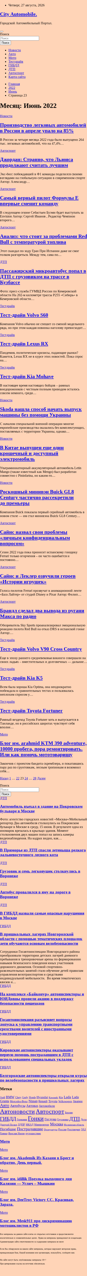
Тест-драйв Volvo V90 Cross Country (41, 649)
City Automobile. (18, 14)
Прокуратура (50, 1129)
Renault (43, 1101)
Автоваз (32, 1106)
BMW (10, 1097)
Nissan (33, 1101)
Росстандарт (73, 1129)
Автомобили (47, 1106)
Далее (41, 778)
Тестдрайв (15, 61)
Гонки (36, 1118)
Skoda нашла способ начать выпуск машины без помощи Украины (41, 412)
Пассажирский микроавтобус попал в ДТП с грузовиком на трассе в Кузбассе (43, 276)
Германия (22, 1119)
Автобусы (17, 1106)
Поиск (4, 34)
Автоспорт (16, 73)
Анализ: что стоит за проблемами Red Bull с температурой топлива (43, 239)
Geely (25, 1097)
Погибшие (8, 1129)
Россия (62, 1129)
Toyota (52, 1101)
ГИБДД (13, 65)
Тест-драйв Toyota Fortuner (31, 710)
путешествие (33, 1133)
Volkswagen (65, 1101)
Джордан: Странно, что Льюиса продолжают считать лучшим (36, 162)
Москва (56, 1124)
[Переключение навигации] (1, 31)
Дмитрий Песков (8, 1125)
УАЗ (83, 1129)
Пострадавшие (30, 1129)
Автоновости (17, 1111)
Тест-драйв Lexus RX (24, 343)
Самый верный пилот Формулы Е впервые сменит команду (39, 200)
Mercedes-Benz (19, 1101)
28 (34, 778)
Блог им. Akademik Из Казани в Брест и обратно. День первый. (37, 1160)
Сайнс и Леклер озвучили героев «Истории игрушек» (38, 578)
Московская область (74, 1125)
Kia (61, 1097)
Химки (3, 1133)
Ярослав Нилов (16, 1133)
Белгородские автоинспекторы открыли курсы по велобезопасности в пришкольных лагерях (43, 1077)
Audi (2, 1097)
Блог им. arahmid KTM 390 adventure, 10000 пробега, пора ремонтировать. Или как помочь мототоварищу (43, 748)
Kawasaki (53, 1097)
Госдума (50, 1119)
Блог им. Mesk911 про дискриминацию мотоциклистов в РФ (36, 1223)
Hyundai (42, 1097)
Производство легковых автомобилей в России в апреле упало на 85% (43, 127)
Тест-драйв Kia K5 (21, 678)
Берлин (69, 1112)
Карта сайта (17, 77)
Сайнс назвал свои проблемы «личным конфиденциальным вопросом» (35, 537)
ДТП (11, 69)
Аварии (78, 1101)
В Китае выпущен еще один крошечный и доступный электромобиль (32, 453)
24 (26, 778)
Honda (32, 1097)
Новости (14, 50)
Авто (12, 54)
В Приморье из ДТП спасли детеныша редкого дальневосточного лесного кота (43, 852)
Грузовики (62, 1119)
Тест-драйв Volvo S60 (24, 315)
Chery (18, 1097)
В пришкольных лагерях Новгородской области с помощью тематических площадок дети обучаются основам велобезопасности (41, 939)
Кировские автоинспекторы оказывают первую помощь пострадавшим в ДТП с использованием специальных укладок (36, 1055)
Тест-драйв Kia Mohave (27, 376)
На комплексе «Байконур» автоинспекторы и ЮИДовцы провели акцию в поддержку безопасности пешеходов (42, 999)
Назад (4, 778)
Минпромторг (41, 1124)
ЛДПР (21, 1124)
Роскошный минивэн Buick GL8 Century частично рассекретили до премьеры (37, 497)
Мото (12, 58)
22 (17, 778)
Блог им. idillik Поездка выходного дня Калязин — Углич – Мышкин (36, 1181)
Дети (84, 1119)
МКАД (29, 1124)
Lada (67, 1097)
